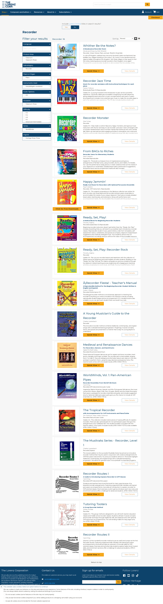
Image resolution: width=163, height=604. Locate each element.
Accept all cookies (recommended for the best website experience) (28, 601)
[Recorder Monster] (67, 128)
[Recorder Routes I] (67, 484)
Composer (27, 44)
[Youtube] (128, 575)
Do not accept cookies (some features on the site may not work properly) (30, 594)
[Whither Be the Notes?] (67, 56)
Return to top (96, 562)
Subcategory (28, 65)
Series (25, 126)
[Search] (147, 4)
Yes (66, 27)
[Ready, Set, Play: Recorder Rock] (67, 260)
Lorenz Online (75, 24)
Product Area (28, 54)
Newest (122, 38)
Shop (4, 12)
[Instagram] (133, 575)
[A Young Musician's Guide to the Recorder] (67, 324)
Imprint (26, 135)
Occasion (26, 101)
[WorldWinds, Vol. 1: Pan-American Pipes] (67, 386)
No (75, 27)
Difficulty (26, 109)
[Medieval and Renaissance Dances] (67, 355)
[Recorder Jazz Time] (67, 91)
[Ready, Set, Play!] (67, 228)
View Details (130, 71)
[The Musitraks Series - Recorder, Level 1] (67, 451)
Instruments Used (30, 83)
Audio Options (28, 92)
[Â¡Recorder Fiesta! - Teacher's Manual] (67, 293)
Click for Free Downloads (67, 209)
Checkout (155, 17)
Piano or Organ (29, 74)
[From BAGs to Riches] (67, 162)
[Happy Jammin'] (67, 192)
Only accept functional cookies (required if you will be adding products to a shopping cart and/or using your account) (44, 598)
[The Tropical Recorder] (67, 421)
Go (118, 582)
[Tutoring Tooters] (67, 515)
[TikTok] (137, 575)
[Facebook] (124, 575)
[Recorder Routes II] (67, 545)
